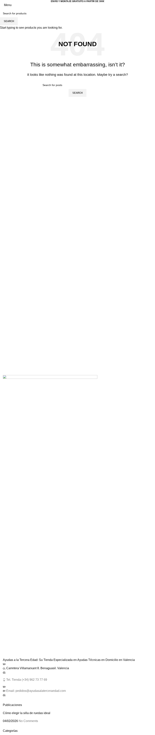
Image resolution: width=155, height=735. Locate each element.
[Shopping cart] (152, 5)
